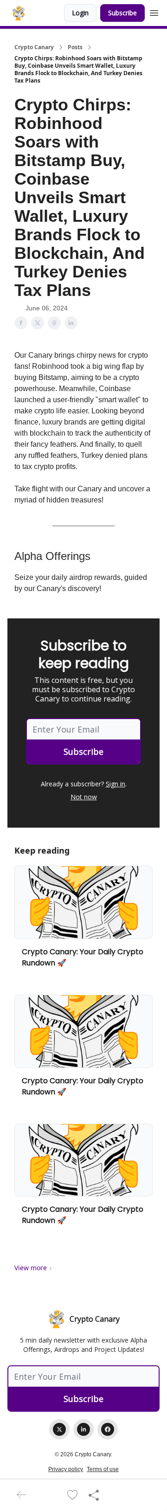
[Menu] (154, 12)
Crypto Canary (34, 47)
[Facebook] (107, 1429)
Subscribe (122, 12)
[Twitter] (59, 1429)
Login (80, 12)
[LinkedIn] (83, 1429)
